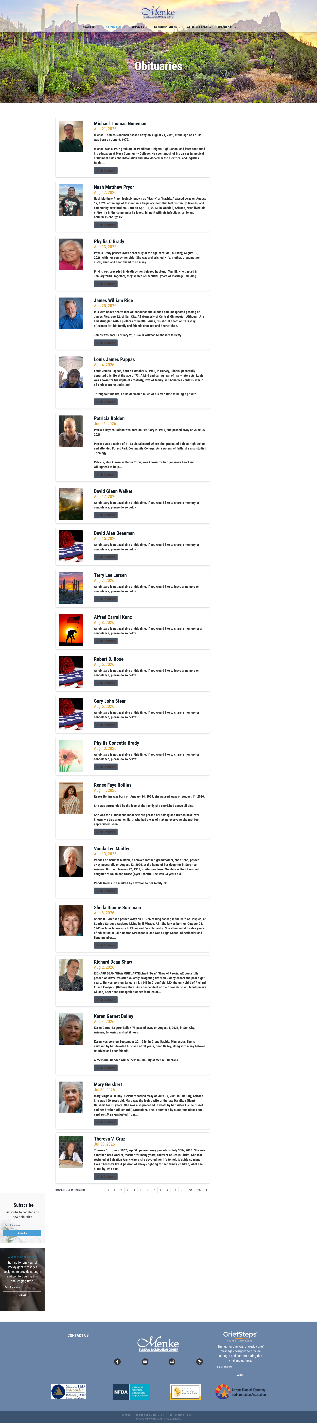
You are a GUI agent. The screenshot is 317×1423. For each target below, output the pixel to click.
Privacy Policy (144, 1419)
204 (190, 1190)
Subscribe (22, 1233)
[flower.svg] (199, 1361)
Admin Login (174, 1419)
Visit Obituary (106, 170)
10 (174, 1190)
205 (199, 1190)
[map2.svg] (172, 1361)
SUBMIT (22, 1295)
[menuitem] (91, 27)
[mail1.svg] (145, 1361)
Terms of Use (160, 1419)
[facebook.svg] (117, 1361)
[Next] (207, 1190)
